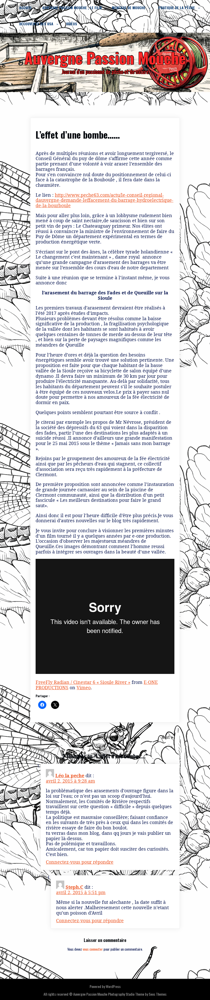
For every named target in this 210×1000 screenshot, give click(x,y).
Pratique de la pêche (176, 7)
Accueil (25, 7)
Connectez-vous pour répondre (79, 862)
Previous (47, 737)
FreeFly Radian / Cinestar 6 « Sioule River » (83, 682)
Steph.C (74, 887)
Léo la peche (69, 775)
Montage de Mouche (128, 7)
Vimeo (84, 687)
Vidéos (71, 23)
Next (166, 737)
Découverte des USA (36, 23)
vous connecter (93, 949)
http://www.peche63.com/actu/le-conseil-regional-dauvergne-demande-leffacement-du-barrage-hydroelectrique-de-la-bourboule (104, 200)
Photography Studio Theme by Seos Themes (137, 994)
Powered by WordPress (105, 986)
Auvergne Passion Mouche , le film (72, 7)
